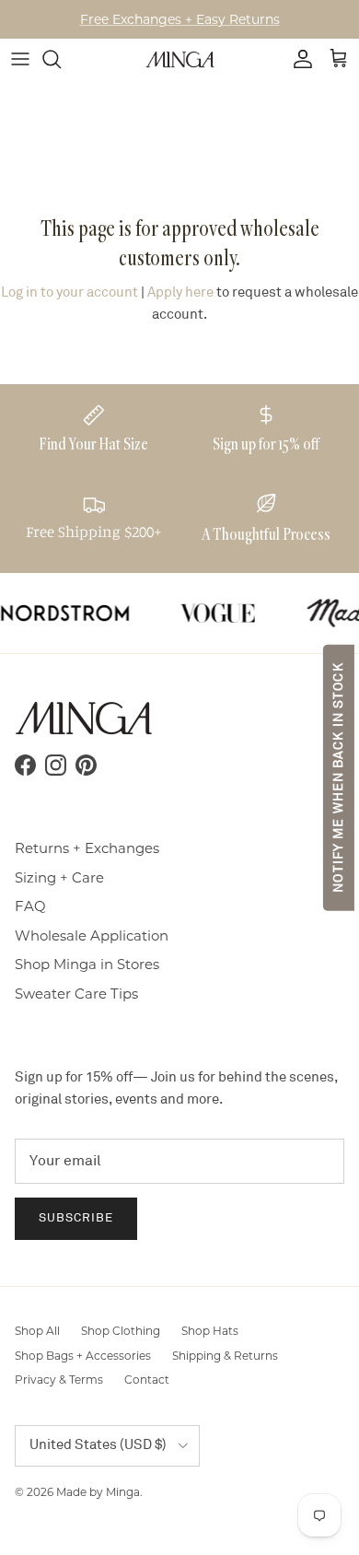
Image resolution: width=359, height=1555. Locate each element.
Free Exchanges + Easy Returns (180, 19)
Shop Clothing (120, 1331)
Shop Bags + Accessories (83, 1355)
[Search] (61, 59)
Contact (146, 1379)
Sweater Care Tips (76, 993)
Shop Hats (209, 1331)
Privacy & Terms (59, 1379)
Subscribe (76, 1217)
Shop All (37, 1331)
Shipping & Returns (225, 1355)
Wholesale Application (91, 935)
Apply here (180, 292)
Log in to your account (69, 292)
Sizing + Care (59, 877)
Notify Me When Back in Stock (338, 777)
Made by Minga (98, 1492)
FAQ (30, 906)
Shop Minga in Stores (87, 964)
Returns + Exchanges (87, 848)
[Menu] (20, 59)
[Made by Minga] (179, 59)
